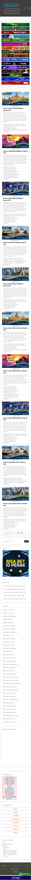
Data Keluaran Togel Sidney (20, 261)
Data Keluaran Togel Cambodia (10, 128)
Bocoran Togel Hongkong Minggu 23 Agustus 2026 (14, 592)
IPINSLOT (15, 832)
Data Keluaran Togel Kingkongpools (12, 174)
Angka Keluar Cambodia (19, 124)
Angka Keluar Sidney (17, 258)
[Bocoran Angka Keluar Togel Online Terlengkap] (12, 4)
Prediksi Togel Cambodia (9, 130)
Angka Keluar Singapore (20, 299)
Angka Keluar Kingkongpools (10, 168)
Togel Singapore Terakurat (9, 307)
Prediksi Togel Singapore (9, 305)
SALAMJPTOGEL (16, 819)
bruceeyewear (6, 847)
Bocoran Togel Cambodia (19, 125)
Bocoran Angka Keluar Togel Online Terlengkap (17, 865)
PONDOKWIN (16, 822)
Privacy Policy (15, 867)
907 (21, 532)
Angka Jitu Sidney (8, 258)
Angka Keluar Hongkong (20, 214)
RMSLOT (16, 809)
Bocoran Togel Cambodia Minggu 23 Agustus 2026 (14, 586)
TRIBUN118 (15, 826)
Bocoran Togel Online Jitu (9, 127)
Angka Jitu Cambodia (9, 124)
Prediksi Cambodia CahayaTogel (10, 853)
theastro (5, 848)
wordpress (5, 856)
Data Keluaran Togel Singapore (10, 304)
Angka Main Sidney (7, 260)
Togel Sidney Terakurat (19, 263)
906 (18, 532)
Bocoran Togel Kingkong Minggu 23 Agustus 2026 (14, 589)
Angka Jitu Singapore (9, 299)
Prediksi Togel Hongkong (9, 220)
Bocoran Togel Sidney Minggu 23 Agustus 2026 (13, 595)
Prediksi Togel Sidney (8, 263)
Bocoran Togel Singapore (9, 302)
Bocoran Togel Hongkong (20, 215)
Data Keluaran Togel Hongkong (11, 218)
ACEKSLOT (15, 812)
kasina (4, 842)
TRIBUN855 (15, 815)
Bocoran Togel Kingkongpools (11, 171)
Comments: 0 (7, 131)
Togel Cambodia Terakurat (21, 130)
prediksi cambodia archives (9, 854)
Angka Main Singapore (8, 301)
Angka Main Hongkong (9, 215)
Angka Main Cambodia (8, 125)
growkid (4, 845)
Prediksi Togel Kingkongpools (10, 175)
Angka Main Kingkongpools (10, 170)
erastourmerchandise (7, 844)
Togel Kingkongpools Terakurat (11, 177)
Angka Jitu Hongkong (9, 214)
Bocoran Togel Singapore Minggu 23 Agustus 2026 (14, 598)
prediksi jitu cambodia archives (10, 850)
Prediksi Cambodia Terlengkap (9, 851)
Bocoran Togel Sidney (8, 261)
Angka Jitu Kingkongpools (10, 167)
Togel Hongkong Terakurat (10, 221)
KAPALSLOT (15, 829)
